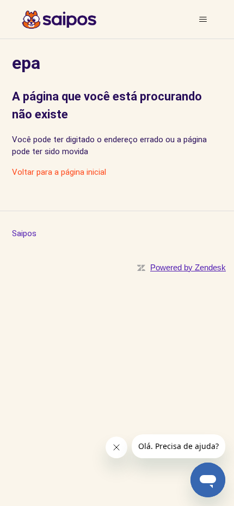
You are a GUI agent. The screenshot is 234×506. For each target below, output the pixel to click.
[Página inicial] (59, 20)
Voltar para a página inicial (59, 172)
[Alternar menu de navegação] (203, 19)
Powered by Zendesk (188, 267)
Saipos (24, 233)
